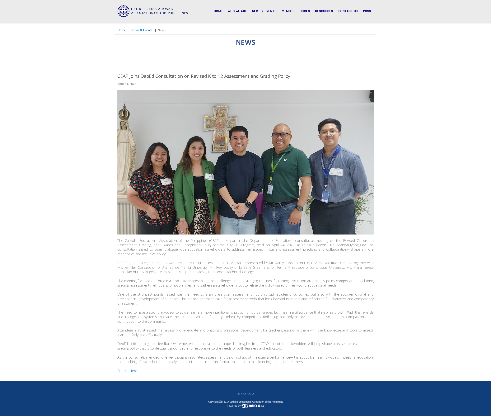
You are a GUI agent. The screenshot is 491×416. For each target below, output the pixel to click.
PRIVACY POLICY (245, 393)
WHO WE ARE (237, 11)
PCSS (367, 11)
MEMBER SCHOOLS (296, 11)
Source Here (127, 370)
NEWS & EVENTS (264, 11)
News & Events (141, 30)
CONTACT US (348, 11)
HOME (218, 11)
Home (122, 30)
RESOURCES (324, 11)
